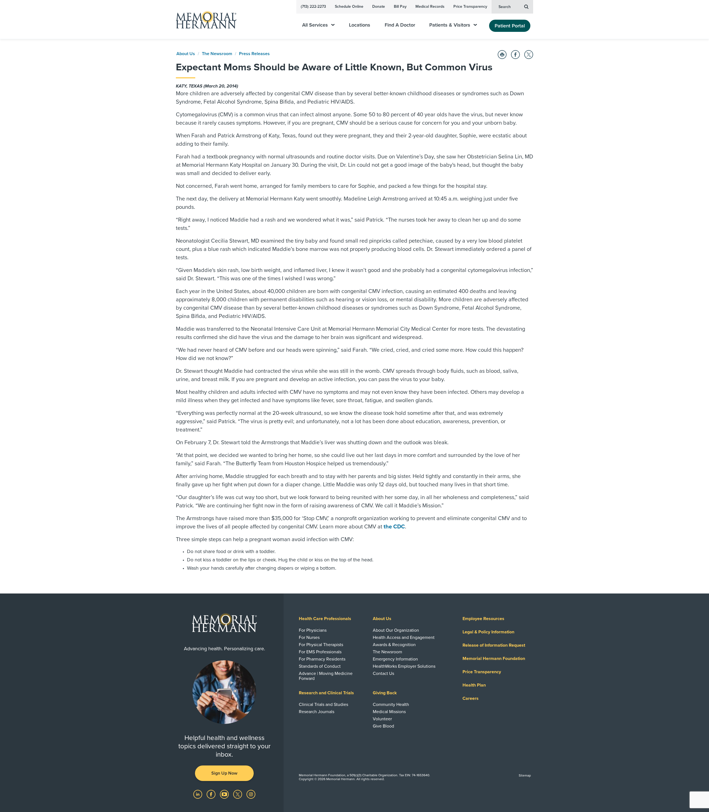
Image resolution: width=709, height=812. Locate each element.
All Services (315, 25)
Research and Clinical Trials (326, 693)
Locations (359, 25)
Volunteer (382, 718)
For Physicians (313, 630)
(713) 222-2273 (313, 6)
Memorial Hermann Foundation (494, 658)
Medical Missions (389, 711)
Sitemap (525, 775)
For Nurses (309, 637)
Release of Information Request (494, 645)
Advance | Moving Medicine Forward (326, 676)
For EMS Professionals (320, 651)
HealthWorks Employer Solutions (404, 666)
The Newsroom (217, 53)
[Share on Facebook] (515, 54)
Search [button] (505, 6)
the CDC (394, 526)
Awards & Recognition (394, 644)
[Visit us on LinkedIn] (198, 794)
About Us (185, 53)
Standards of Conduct (320, 666)
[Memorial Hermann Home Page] (203, 20)
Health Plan (474, 685)
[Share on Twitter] (528, 54)
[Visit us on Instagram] (250, 794)
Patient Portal (510, 26)
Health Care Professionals (325, 618)
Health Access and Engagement (404, 637)
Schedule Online (349, 6)
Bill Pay (400, 6)
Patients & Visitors (449, 25)
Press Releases (254, 53)
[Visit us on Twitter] (238, 794)
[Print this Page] (502, 54)
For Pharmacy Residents (322, 659)
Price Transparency (470, 6)
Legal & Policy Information (488, 632)
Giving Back (385, 693)
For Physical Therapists (321, 644)
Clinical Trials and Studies (323, 704)
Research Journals (316, 711)
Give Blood (383, 726)
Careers (471, 698)
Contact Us (383, 673)
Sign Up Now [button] (224, 773)
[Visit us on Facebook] (212, 794)
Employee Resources (483, 618)
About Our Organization (396, 630)
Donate (378, 6)
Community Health (391, 704)
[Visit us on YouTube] (225, 794)
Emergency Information (395, 659)
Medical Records (430, 6)
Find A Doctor (400, 25)
